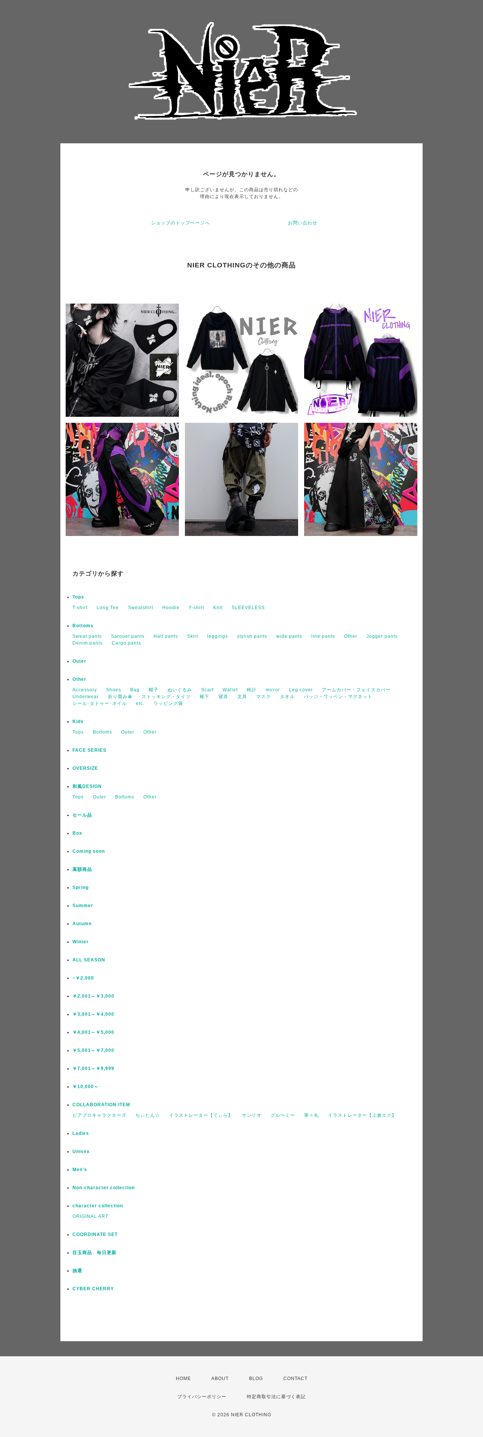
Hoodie (171, 607)
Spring (80, 887)
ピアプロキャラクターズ (99, 1115)
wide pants (289, 636)
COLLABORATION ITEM (101, 1104)
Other (350, 636)
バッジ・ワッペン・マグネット (338, 696)
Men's (79, 1169)
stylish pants (252, 636)
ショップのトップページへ (180, 223)
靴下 (204, 696)
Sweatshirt (140, 607)
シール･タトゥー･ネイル (99, 703)
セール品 (82, 815)
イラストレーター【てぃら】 (201, 1115)
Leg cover (301, 689)
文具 (242, 696)
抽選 (77, 1270)
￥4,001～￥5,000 (93, 1032)
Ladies (80, 1133)
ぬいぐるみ (180, 689)
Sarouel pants (128, 636)
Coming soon (88, 851)
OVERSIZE (85, 768)
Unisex (81, 1151)
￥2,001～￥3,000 (93, 996)
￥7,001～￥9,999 (93, 1068)
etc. (140, 703)
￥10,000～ (85, 1086)
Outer (79, 661)
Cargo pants (126, 643)
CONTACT (295, 1378)
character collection (97, 1205)
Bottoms (83, 625)
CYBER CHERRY (93, 1288)
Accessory (84, 689)
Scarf (207, 689)
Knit (218, 607)
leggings (217, 636)
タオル (287, 696)
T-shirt (80, 607)
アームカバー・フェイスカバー (356, 689)
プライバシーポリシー (201, 1396)
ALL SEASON (88, 960)
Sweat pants (87, 636)
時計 (252, 689)
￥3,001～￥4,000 (93, 1014)
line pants (323, 636)
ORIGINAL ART (90, 1216)
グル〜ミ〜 (283, 1115)
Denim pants (87, 643)
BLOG (256, 1378)
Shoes (113, 689)
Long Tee (108, 607)
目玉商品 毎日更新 (94, 1252)
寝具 (223, 696)
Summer (82, 905)
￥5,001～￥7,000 (93, 1050)
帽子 (153, 689)
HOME (183, 1378)
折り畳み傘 (120, 696)
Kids (78, 721)
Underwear (85, 696)
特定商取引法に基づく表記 (276, 1396)
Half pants (166, 636)
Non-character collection (103, 1187)
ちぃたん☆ (147, 1115)
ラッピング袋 (168, 703)
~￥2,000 (83, 978)
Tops (78, 597)
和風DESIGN (87, 786)
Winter (80, 941)
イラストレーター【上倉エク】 (362, 1115)
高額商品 (82, 869)
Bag (135, 689)
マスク (263, 696)
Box (77, 833)
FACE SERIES (89, 750)
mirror (273, 689)
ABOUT (220, 1378)
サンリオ (251, 1115)
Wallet (230, 689)
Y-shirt (196, 607)
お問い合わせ (302, 223)
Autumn (82, 923)
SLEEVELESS (248, 607)
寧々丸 (311, 1115)
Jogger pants (382, 636)
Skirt (192, 636)
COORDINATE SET (95, 1234)
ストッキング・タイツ (166, 696)
